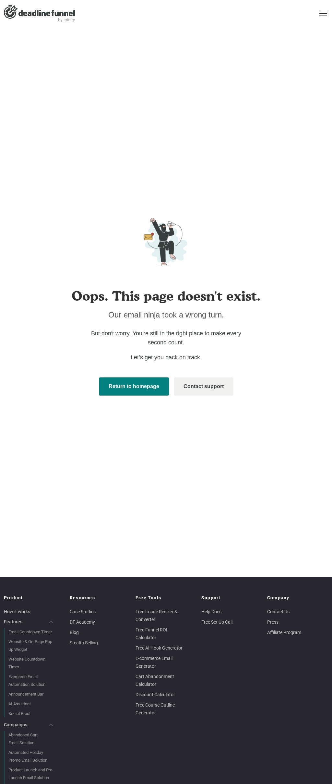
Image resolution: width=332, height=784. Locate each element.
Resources (82, 597)
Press (273, 622)
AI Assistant (19, 703)
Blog (74, 632)
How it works (17, 611)
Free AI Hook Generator (159, 648)
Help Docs (211, 611)
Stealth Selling (84, 642)
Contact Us (278, 611)
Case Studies (83, 611)
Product (13, 597)
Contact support (204, 386)
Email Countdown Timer (30, 631)
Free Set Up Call (216, 622)
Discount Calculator (155, 694)
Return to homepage (134, 386)
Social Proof (19, 713)
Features (13, 621)
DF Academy (82, 622)
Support (210, 597)
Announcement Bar (25, 694)
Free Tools (148, 597)
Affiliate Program (284, 632)
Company (278, 597)
